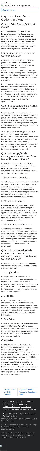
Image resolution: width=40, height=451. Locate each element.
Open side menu (9, 10)
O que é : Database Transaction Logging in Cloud (28, 392)
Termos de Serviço (10, 413)
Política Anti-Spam (10, 416)
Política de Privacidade (27, 413)
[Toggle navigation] (34, 6)
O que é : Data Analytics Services (9, 392)
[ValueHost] (16, 5)
